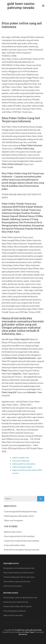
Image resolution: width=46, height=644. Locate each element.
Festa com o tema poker (12, 586)
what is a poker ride (20, 457)
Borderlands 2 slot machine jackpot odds (18, 568)
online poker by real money (23, 464)
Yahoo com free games (13, 520)
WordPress (23, 634)
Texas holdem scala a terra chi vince (16, 581)
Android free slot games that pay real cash (21, 549)
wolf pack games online (22, 467)
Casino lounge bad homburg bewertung (20, 511)
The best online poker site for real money (18, 577)
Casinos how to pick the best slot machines (21, 541)
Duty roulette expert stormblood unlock (18, 572)
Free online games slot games (14, 611)
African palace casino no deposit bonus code (20, 597)
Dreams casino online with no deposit (17, 606)
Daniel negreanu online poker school (19, 516)
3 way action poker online (14, 545)
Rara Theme (30, 632)
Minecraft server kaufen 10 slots (15, 602)
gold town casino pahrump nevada (20, 6)
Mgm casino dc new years (13, 615)
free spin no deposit (20, 460)
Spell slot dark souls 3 (13, 532)
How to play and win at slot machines (19, 536)
